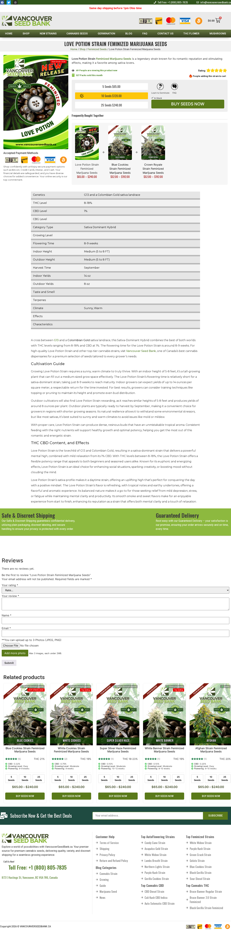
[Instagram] (15, 2)
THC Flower (191, 33)
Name (6, 615)
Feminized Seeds (97, 49)
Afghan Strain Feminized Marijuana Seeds (211, 750)
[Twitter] (9, 2)
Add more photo (15, 653)
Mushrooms (218, 33)
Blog (128, 33)
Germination (106, 33)
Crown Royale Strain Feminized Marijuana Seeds (153, 168)
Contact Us (165, 33)
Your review (10, 596)
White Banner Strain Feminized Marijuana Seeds (164, 750)
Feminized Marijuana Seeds (113, 58)
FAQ (144, 33)
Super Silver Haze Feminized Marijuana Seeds (118, 750)
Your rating (10, 585)
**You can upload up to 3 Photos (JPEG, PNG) (31, 640)
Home (9, 33)
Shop (26, 33)
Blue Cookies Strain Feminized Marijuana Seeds (120, 168)
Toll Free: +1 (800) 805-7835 (37, 867)
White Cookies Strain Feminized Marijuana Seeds (71, 750)
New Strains (48, 33)
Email (6, 628)
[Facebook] (2, 2)
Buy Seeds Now (187, 104)
